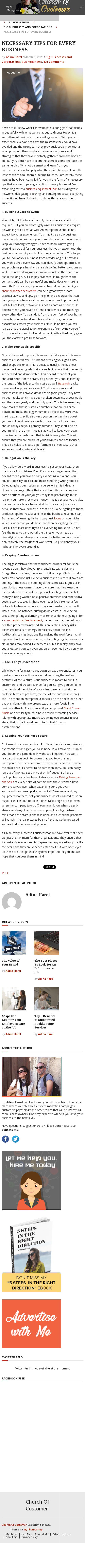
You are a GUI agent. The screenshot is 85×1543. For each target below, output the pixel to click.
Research (64, 383)
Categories (14, 10)
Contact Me (14, 52)
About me (13, 72)
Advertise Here (62, 1534)
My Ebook (13, 31)
